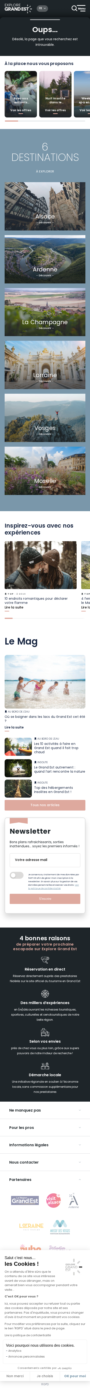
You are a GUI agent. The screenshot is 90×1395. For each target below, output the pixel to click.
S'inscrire (45, 898)
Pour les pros (21, 1128)
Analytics (14, 1351)
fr (40, 8)
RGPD (45, 1384)
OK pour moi (75, 1376)
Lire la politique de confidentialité (28, 1335)
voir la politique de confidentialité (53, 886)
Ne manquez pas (25, 1111)
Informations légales (28, 1145)
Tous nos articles (45, 805)
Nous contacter (24, 1163)
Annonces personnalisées (26, 1357)
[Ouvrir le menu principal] (78, 8)
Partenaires (20, 1180)
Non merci (15, 1376)
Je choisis (45, 1376)
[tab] (11, 121)
